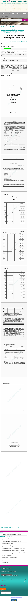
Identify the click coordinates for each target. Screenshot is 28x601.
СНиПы (13, 13)
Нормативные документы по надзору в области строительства (13, 548)
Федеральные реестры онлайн (6, 574)
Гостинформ (3, 25)
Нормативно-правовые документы (8, 545)
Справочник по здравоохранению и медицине (9, 575)
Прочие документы (5, 562)
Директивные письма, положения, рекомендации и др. (12, 539)
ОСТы (17, 13)
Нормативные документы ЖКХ (7, 546)
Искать (25, 20)
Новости (25, 13)
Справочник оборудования (6, 568)
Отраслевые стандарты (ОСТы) (7, 553)
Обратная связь (4, 16)
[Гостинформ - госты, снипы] (14, 2)
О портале (3, 13)
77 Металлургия (5, 26)
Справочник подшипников (5, 572)
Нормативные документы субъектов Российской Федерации (13, 550)
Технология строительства (7, 560)
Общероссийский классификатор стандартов (16, 25)
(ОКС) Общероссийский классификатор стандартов (11, 534)
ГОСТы (8, 13)
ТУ (20, 13)
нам (5, 581)
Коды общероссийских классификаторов (8, 571)
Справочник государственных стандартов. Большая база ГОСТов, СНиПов (14, 3)
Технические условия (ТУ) (7, 555)
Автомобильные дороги (6, 538)
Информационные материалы (7, 543)
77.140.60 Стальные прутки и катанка (9, 32)
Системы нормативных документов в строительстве (11, 541)
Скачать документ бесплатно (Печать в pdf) (17, 41)
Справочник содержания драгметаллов (8, 569)
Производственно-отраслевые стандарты (9, 557)
